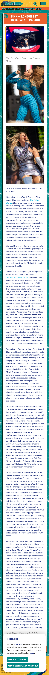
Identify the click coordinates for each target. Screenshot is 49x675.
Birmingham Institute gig (17, 277)
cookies (18, 644)
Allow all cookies (17, 659)
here (32, 653)
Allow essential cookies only (23, 666)
